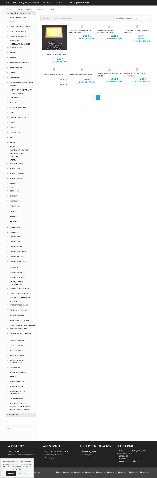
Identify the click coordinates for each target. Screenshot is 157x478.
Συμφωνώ (11, 473)
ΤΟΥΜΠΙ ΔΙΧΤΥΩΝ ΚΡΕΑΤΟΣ (52, 74)
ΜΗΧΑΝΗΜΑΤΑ (15, 301)
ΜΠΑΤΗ (12, 127)
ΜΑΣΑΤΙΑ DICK (15, 169)
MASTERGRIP (14, 201)
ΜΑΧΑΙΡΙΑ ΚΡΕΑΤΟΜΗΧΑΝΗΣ (19, 288)
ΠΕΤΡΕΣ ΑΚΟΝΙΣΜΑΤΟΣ (18, 31)
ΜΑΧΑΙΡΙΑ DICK (15, 227)
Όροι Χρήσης (49, 458)
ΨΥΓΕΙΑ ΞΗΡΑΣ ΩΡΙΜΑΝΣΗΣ (19, 410)
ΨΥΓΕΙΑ (12, 73)
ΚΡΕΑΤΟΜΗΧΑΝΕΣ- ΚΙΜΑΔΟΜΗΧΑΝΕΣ (22, 325)
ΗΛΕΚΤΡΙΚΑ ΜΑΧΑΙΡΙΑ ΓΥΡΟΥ (19, 150)
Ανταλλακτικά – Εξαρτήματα (21, 90)
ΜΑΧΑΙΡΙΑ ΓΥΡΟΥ (15, 241)
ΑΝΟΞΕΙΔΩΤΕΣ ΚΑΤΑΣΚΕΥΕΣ (20, 44)
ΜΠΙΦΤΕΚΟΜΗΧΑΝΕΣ (17, 340)
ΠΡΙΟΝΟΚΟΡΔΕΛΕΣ (16, 345)
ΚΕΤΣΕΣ (12, 21)
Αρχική (9, 9)
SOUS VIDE (13, 376)
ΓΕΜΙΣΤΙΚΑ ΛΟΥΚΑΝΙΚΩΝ (18, 310)
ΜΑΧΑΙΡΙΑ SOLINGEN (17, 272)
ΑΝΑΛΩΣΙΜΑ (14, 41)
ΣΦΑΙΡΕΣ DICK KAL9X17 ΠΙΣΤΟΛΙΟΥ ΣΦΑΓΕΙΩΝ (106, 31)
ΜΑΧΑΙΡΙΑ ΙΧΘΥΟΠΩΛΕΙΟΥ (18, 251)
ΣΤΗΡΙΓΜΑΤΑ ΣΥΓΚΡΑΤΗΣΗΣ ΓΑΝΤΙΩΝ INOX (80, 31)
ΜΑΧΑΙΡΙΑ (13, 183)
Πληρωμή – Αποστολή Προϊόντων (57, 452)
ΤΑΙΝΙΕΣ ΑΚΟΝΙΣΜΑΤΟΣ (18, 36)
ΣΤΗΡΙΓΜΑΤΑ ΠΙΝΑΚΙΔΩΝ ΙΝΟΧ (54, 54)
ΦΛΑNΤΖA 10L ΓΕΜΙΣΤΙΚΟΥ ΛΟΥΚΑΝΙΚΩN (134, 74)
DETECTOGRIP (15, 191)
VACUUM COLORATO (17, 381)
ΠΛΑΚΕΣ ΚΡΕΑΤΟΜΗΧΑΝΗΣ (19, 293)
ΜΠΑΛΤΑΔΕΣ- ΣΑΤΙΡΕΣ (18, 403)
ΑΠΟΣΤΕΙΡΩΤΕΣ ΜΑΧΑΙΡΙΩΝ (19, 305)
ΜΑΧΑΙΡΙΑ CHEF (15, 236)
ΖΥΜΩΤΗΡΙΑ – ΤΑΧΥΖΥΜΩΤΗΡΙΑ (21, 320)
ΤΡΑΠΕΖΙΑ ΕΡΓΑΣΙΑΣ (17, 68)
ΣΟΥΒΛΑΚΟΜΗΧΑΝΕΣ (17, 355)
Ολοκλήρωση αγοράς (89, 458)
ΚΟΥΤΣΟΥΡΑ (14, 157)
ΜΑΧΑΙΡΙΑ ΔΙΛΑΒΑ (16, 246)
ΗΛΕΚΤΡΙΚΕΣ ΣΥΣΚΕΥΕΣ (18, 153)
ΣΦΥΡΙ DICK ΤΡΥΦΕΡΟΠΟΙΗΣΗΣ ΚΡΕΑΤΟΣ (136, 31)
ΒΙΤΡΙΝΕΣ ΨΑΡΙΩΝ (16, 48)
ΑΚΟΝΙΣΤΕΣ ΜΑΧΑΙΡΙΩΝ (18, 17)
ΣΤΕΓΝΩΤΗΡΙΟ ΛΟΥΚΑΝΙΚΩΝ (19, 63)
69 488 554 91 (60, 3)
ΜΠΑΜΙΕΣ (13, 122)
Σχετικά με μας (13, 452)
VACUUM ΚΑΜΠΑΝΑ (16, 399)
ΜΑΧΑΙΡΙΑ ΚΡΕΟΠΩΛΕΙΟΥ (18, 261)
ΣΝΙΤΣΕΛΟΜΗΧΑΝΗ (16, 350)
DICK (11, 187)
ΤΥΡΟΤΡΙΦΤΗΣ (15, 368)
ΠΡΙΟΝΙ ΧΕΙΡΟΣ (15, 132)
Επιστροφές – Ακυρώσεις (54, 455)
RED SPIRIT (13, 211)
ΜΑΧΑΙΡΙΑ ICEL (15, 232)
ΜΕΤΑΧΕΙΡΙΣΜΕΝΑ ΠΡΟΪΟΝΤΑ (20, 298)
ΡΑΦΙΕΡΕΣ (13, 58)
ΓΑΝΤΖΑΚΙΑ (14, 97)
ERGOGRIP (13, 196)
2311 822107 (47, 3)
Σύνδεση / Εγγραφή (88, 452)
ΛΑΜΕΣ (12, 112)
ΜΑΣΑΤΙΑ (13, 160)
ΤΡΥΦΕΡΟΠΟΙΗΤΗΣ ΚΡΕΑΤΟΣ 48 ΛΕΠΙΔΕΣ (109, 74)
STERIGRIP (13, 216)
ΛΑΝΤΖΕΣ (13, 53)
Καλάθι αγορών (87, 455)
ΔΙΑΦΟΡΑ (40, 9)
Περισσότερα (22, 473)
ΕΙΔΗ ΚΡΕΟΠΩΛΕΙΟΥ (24, 9)
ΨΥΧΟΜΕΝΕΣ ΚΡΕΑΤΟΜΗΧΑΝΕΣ (20, 334)
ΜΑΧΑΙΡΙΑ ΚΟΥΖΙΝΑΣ (17, 256)
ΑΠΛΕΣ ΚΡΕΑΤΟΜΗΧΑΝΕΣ (18, 329)
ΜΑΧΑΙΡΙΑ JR (14, 267)
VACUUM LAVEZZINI (16, 386)
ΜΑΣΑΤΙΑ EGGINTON (17, 174)
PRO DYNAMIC (15, 206)
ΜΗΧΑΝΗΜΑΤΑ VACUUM (18, 372)
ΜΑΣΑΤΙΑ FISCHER (16, 179)
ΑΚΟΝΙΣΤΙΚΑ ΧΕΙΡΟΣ (17, 164)
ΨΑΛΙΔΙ (12, 142)
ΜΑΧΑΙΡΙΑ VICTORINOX (17, 277)
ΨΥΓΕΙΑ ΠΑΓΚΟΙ (15, 78)
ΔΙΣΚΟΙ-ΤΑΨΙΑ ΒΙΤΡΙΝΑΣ (18, 107)
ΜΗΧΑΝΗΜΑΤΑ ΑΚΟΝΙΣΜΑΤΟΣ (20, 26)
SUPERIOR (13, 221)
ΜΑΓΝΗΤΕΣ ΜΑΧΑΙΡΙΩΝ (18, 117)
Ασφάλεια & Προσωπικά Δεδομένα (21, 455)
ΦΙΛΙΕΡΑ (12, 137)
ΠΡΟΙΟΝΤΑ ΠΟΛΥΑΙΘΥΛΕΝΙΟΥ (20, 406)
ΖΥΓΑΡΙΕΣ (13, 147)
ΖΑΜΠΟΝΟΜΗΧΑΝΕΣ (17, 315)
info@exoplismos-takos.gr (79, 3)
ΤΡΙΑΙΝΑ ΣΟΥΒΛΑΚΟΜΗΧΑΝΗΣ (81, 74)
